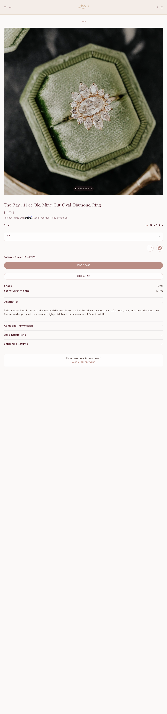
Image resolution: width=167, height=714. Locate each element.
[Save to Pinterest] (159, 248)
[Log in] (10, 7)
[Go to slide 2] (78, 188)
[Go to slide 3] (81, 188)
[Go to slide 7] (91, 188)
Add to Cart (83, 265)
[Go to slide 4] (83, 188)
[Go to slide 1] (75, 188)
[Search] (157, 7)
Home (83, 21)
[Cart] (162, 7)
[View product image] (83, 111)
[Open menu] (5, 7)
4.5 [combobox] (8, 236)
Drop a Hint (83, 276)
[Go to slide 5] (86, 188)
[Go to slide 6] (88, 188)
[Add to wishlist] (150, 248)
